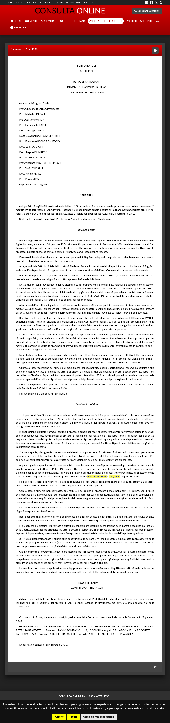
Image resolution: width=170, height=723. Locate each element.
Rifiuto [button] (73, 716)
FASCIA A (43, 2)
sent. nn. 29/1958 (97, 476)
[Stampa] (155, 50)
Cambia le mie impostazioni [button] (99, 716)
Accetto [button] (59, 716)
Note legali (103, 696)
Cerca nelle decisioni (148, 10)
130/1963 (114, 476)
